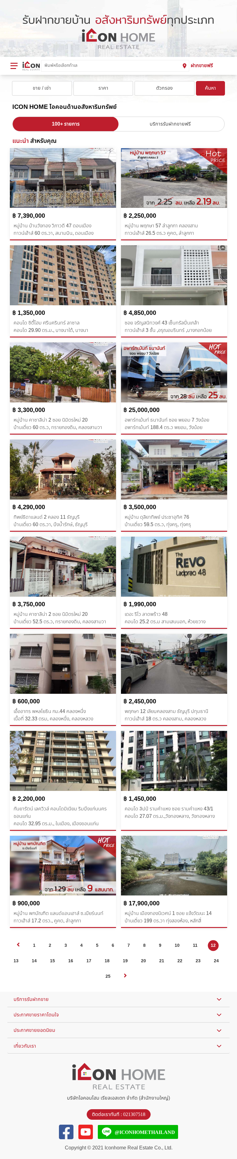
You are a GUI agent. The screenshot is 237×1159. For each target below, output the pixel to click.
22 (179, 961)
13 (16, 961)
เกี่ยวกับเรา (25, 1046)
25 (108, 976)
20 (143, 961)
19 (125, 961)
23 (198, 961)
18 (107, 961)
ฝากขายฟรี (202, 65)
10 (177, 945)
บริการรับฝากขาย (31, 999)
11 (195, 945)
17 (88, 961)
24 (216, 961)
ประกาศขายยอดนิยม (34, 1030)
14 (34, 961)
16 (70, 961)
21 (161, 961)
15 (52, 961)
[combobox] (112, 66)
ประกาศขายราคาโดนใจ (36, 1015)
